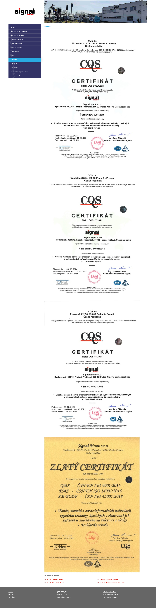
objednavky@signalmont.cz (111, 594)
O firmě (13, 27)
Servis (12, 55)
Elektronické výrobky (17, 35)
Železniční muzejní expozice (19, 71)
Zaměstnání (14, 67)
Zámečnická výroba (17, 39)
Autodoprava (15, 51)
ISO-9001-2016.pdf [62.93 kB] (56, 579)
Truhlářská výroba (16, 47)
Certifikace (14, 59)
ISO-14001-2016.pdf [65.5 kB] (109, 579)
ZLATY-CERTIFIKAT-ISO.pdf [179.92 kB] (112, 582)
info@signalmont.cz (109, 592)
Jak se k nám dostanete (18, 76)
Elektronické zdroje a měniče (19, 31)
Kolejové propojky (16, 43)
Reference (14, 63)
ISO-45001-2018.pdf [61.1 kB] (56, 582)
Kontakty (11, 594)
